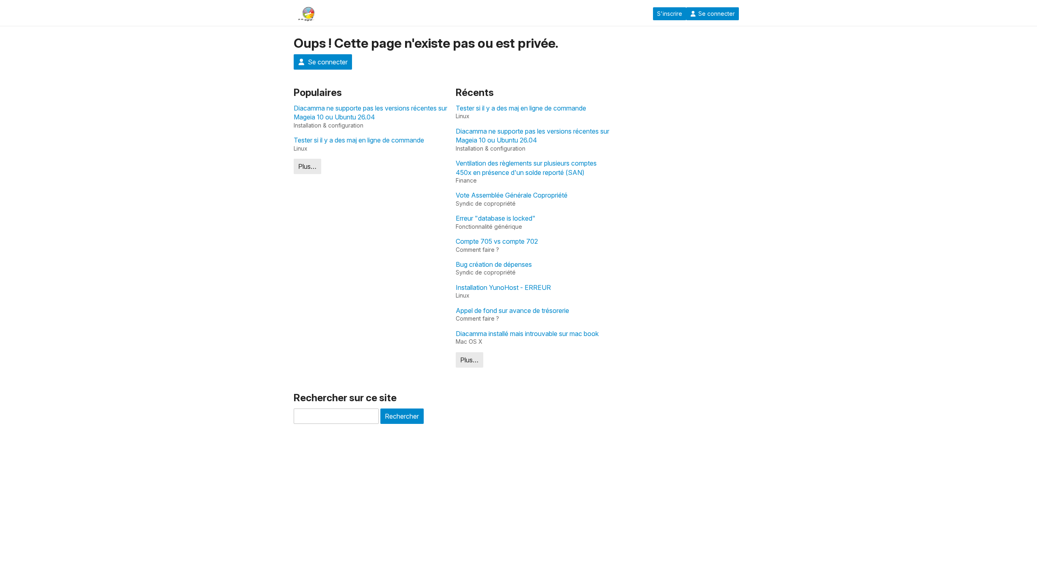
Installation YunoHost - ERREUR (503, 287)
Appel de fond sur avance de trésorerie (512, 310)
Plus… (307, 166)
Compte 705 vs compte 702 (497, 241)
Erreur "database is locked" (496, 218)
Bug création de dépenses (494, 264)
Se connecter (716, 14)
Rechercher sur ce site (345, 398)
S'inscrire (669, 14)
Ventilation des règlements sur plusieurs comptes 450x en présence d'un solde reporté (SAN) (526, 167)
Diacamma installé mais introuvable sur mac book (527, 334)
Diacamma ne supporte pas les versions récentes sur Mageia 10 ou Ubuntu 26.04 (370, 112)
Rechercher (402, 416)
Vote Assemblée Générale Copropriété (512, 195)
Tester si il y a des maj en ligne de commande (359, 140)
